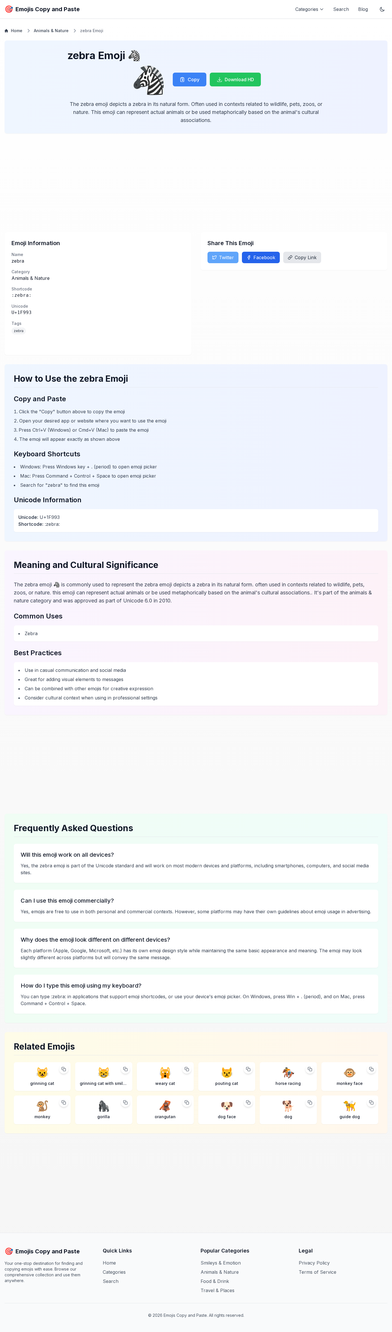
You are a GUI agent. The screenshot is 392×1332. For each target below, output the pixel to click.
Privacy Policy (314, 1263)
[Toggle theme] (382, 9)
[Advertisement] (177, 183)
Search (341, 9)
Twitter (226, 257)
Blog (363, 9)
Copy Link (306, 257)
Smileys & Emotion (221, 1263)
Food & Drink (215, 1281)
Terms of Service (317, 1272)
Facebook (264, 257)
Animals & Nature (51, 30)
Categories (114, 1272)
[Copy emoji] (63, 1069)
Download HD (239, 79)
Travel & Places (217, 1290)
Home (16, 30)
